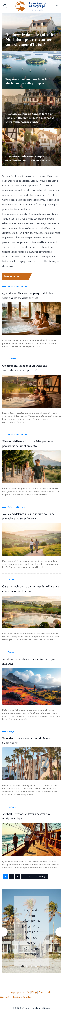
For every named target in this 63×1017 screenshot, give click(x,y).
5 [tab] (40, 966)
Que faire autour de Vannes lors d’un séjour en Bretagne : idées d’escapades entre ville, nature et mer (29, 118)
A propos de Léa (20, 992)
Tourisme (11, 358)
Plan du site (45, 992)
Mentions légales (22, 997)
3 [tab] (31, 966)
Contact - (6, 997)
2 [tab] (27, 966)
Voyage (11, 652)
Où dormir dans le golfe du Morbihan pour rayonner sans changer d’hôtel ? (29, 39)
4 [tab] (36, 966)
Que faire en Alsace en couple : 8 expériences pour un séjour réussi (27, 158)
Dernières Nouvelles (17, 286)
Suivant (39, 876)
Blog (34, 992)
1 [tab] (22, 966)
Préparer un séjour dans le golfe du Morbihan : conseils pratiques (28, 81)
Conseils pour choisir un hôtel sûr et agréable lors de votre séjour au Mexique (31, 932)
